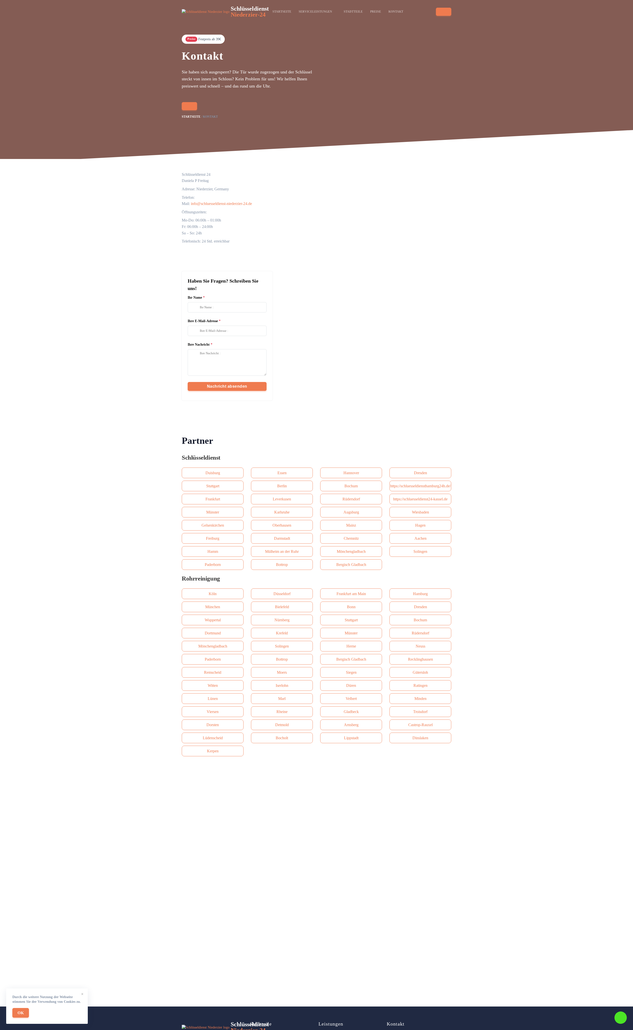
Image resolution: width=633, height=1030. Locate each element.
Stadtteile (353, 11)
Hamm (212, 551)
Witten (213, 685)
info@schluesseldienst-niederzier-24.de (221, 204)
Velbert (351, 698)
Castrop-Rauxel (420, 725)
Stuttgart (212, 486)
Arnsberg (351, 725)
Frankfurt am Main (351, 594)
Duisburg (212, 473)
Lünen (213, 698)
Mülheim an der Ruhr (282, 551)
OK (21, 1013)
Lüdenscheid (213, 738)
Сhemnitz (351, 538)
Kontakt (395, 11)
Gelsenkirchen (213, 525)
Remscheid (212, 672)
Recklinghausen (420, 659)
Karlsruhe (282, 512)
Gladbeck (351, 712)
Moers (282, 672)
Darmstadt (282, 538)
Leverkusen (282, 499)
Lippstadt (351, 738)
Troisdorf (420, 712)
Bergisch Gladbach (351, 564)
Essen (282, 473)
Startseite (281, 11)
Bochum (351, 486)
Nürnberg (282, 620)
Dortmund (213, 633)
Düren (351, 685)
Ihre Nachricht (199, 344)
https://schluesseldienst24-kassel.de (420, 499)
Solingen (420, 551)
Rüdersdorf (351, 499)
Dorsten (212, 725)
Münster (212, 512)
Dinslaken (420, 738)
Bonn (351, 607)
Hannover (351, 473)
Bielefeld (282, 607)
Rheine (282, 712)
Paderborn (213, 564)
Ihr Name (195, 297)
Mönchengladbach (351, 551)
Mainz (351, 525)
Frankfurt (212, 499)
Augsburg (351, 512)
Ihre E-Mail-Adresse (203, 321)
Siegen (351, 672)
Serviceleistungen (315, 11)
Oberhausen (281, 525)
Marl (282, 698)
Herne (351, 646)
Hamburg (420, 594)
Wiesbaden (420, 512)
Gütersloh (420, 672)
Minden (420, 698)
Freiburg (212, 538)
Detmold (282, 725)
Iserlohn (282, 685)
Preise (375, 11)
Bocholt (282, 738)
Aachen (420, 538)
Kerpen (213, 751)
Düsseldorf (282, 594)
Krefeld (282, 633)
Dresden (420, 473)
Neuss (420, 646)
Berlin (282, 486)
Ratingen (420, 685)
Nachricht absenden (227, 386)
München (212, 607)
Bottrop (282, 564)
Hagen (420, 525)
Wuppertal (213, 620)
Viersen (213, 712)
